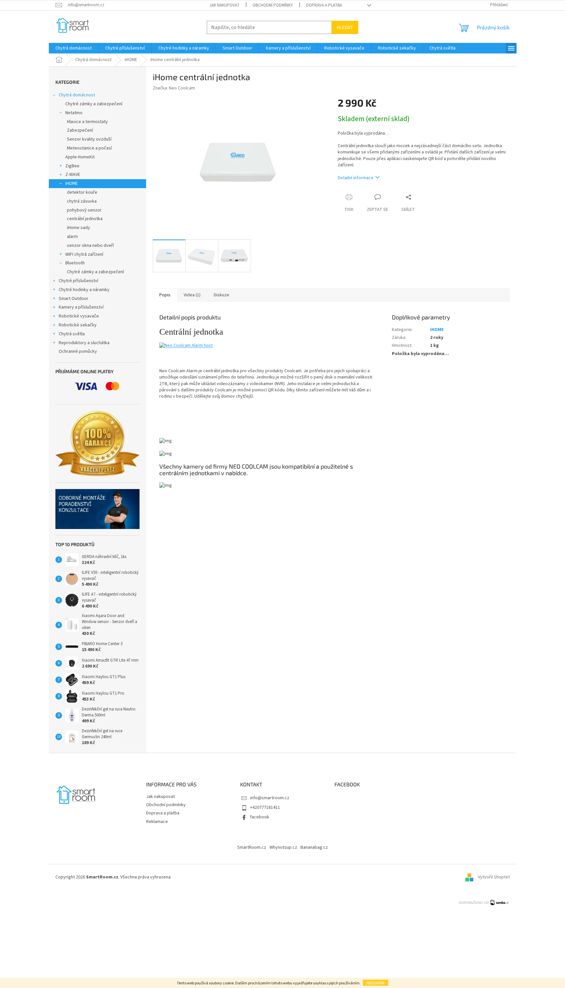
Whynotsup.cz (283, 847)
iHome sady (78, 227)
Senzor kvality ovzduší (89, 139)
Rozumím (375, 982)
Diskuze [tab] (221, 295)
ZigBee (72, 166)
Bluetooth (75, 263)
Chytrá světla (72, 334)
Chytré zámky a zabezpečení (93, 104)
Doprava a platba (324, 5)
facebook (259, 817)
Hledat (345, 27)
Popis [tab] (165, 295)
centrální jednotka (85, 218)
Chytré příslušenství (78, 281)
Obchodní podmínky (273, 5)
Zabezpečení (80, 130)
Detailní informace (355, 178)
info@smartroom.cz (269, 798)
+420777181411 (265, 807)
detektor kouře (82, 192)
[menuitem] (73, 48)
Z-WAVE (72, 174)
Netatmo (73, 113)
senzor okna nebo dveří (90, 245)
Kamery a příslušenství (81, 307)
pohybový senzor (84, 210)
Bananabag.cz (314, 847)
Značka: (174, 88)
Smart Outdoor (73, 298)
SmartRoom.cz (251, 847)
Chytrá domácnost (77, 95)
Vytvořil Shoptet (494, 877)
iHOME (71, 183)
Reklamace (157, 821)
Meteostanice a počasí (89, 148)
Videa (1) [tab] (192, 295)
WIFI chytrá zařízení (84, 254)
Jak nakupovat (224, 5)
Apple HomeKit (80, 157)
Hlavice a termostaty (87, 121)
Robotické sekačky (78, 325)
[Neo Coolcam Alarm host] (186, 345)
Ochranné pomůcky (78, 351)
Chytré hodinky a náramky (84, 289)
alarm (72, 236)
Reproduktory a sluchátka (84, 343)
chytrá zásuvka (82, 201)
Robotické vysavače (79, 316)
